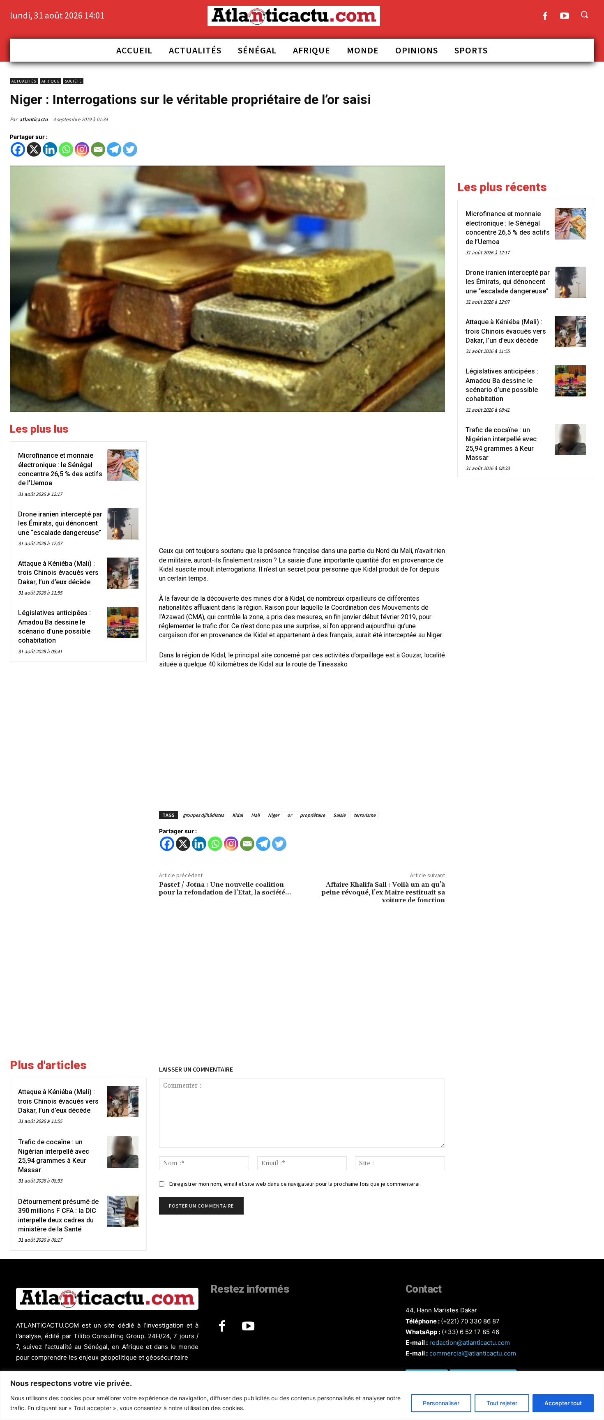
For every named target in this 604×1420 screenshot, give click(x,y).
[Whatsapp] (66, 149)
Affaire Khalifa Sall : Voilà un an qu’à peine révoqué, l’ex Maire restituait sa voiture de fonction (383, 892)
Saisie (339, 815)
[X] (34, 149)
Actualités (24, 81)
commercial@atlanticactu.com (472, 1353)
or (289, 815)
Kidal (237, 815)
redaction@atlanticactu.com (469, 1342)
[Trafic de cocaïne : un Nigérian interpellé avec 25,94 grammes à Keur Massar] (122, 1151)
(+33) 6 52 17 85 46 (470, 1332)
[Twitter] (130, 149)
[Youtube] (564, 16)
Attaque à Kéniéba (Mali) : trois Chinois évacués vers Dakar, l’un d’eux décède (58, 573)
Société (73, 81)
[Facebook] (545, 16)
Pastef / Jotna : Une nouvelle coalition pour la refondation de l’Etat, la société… (225, 889)
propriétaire (312, 815)
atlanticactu (33, 119)
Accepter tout (563, 1402)
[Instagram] (82, 149)
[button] (584, 14)
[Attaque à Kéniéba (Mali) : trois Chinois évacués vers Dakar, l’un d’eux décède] (122, 573)
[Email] (98, 149)
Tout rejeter (501, 1402)
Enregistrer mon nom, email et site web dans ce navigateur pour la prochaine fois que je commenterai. (295, 1183)
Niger (273, 815)
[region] (302, 1395)
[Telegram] (114, 149)
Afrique (50, 81)
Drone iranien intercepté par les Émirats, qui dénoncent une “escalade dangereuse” (60, 523)
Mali (255, 815)
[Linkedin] (50, 149)
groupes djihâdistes (203, 815)
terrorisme (365, 815)
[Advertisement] (302, 480)
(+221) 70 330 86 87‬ (470, 1321)
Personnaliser (441, 1402)
